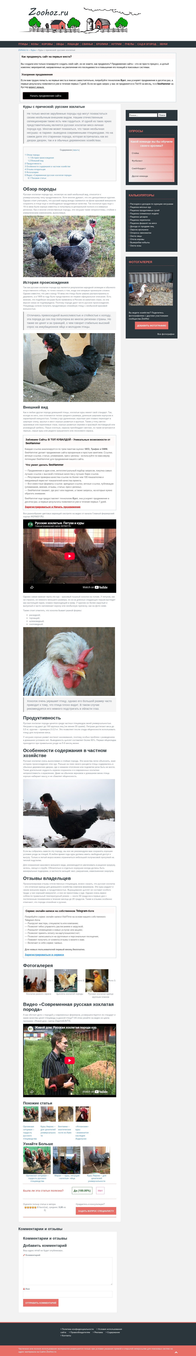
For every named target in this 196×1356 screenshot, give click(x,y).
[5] (35, 1207)
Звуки (163, 44)
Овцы (60, 44)
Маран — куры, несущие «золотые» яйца (67, 1177)
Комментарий (33, 1254)
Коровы (47, 44)
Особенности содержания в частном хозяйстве (47, 166)
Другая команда (140, 175)
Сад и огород (146, 44)
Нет (100, 1191)
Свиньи (87, 44)
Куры (33, 49)
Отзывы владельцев (35, 169)
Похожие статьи (37, 177)
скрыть (76, 150)
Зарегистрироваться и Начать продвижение (52, 507)
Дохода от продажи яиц (142, 226)
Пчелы (129, 44)
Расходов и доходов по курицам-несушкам (151, 203)
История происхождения (41, 157)
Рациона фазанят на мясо (143, 223)
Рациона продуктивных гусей (144, 210)
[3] (30, 1207)
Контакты (66, 1335)
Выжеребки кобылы (140, 242)
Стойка (135, 152)
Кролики (102, 44)
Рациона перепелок (140, 219)
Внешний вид (35, 160)
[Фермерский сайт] (79, 20)
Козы (34, 44)
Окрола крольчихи (139, 229)
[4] (33, 1207)
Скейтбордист (139, 168)
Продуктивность (33, 163)
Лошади (73, 44)
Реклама (98, 1332)
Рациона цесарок (139, 216)
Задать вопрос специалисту (96, 1210)
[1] (25, 1207)
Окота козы (135, 245)
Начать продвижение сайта (45, 95)
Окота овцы (136, 235)
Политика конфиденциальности (78, 1328)
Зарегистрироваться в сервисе (44, 954)
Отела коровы (137, 239)
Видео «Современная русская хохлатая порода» (48, 175)
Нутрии (116, 44)
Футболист (137, 160)
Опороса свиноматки (140, 232)
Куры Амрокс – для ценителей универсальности (96, 1178)
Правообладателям (80, 1332)
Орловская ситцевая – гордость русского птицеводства (37, 1178)
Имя (27, 1288)
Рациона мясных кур (140, 206)
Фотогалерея (31, 172)
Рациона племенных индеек (144, 213)
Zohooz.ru (23, 49)
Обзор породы (32, 154)
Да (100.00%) (82, 1191)
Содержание (113, 1332)
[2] (28, 1207)
